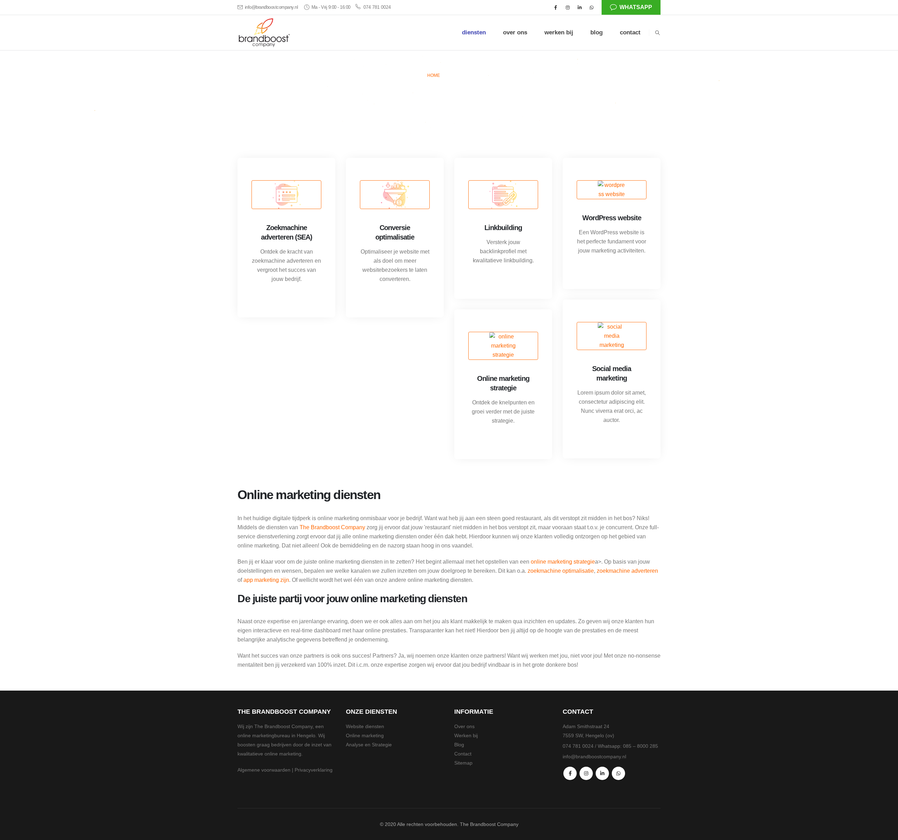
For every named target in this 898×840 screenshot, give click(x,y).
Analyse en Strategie (369, 744)
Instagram (586, 773)
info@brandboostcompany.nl (271, 7)
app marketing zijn (266, 580)
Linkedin (602, 773)
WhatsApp (618, 773)
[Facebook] (556, 7)
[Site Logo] (263, 32)
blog (596, 32)
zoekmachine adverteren (627, 571)
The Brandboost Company (332, 527)
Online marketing (365, 735)
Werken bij (466, 735)
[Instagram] (567, 7)
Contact (462, 754)
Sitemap (463, 763)
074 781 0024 (377, 7)
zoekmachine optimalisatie (561, 571)
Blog (459, 744)
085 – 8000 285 (640, 746)
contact (630, 32)
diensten (474, 32)
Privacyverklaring (314, 770)
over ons (515, 32)
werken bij (558, 32)
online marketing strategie (563, 562)
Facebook (570, 773)
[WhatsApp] (591, 7)
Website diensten (365, 726)
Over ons (464, 726)
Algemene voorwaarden (263, 770)
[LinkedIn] (579, 7)
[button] (657, 33)
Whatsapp (635, 7)
